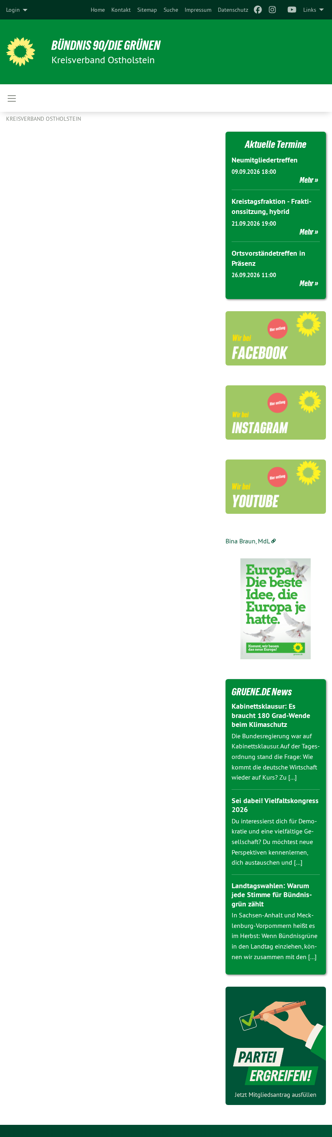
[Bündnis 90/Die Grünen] (20, 51)
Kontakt (121, 9)
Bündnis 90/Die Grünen (105, 45)
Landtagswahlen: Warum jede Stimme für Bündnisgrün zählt (272, 894)
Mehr (306, 180)
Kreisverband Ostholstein (43, 118)
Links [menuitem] (309, 9)
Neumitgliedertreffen (265, 160)
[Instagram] (273, 9)
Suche (171, 9)
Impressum (198, 9)
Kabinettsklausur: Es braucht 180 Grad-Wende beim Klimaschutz (271, 715)
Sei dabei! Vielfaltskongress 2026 (275, 805)
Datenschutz (233, 9)
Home (98, 9)
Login (13, 9)
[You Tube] (292, 9)
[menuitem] (98, 9)
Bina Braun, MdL (248, 541)
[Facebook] (258, 9)
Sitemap (147, 9)
